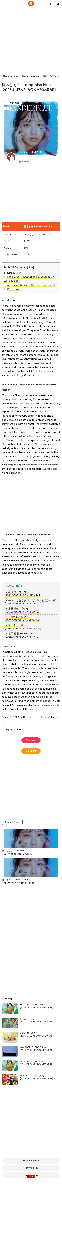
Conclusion (13, 289)
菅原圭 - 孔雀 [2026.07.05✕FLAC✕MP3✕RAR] (23, 627)
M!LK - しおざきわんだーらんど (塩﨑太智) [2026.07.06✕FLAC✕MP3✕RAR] (31, 602)
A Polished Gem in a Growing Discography (32, 285)
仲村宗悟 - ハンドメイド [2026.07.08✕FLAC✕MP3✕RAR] (36, 1020)
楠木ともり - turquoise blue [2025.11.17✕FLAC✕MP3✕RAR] (18, 881)
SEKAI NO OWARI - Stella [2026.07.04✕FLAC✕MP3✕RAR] (36, 1063)
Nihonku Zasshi (31, 1160)
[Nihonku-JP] (31, 4)
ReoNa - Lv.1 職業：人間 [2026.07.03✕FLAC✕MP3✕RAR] (36, 1077)
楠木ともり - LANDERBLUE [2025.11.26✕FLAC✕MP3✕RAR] (18, 852)
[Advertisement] (31, 39)
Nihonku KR (31, 1167)
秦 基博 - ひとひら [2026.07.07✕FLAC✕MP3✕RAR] (23, 594)
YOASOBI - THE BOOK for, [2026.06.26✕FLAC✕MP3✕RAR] (36, 1048)
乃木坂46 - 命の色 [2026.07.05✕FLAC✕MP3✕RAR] (23, 618)
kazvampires (31, 1175)
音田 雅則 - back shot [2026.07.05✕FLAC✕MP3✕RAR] (23, 635)
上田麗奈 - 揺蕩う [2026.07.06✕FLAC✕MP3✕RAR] (23, 610)
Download (31, 740)
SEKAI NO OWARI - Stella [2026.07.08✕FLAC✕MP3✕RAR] (36, 1006)
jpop (8, 108)
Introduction (14, 272)
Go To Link (31, 750)
